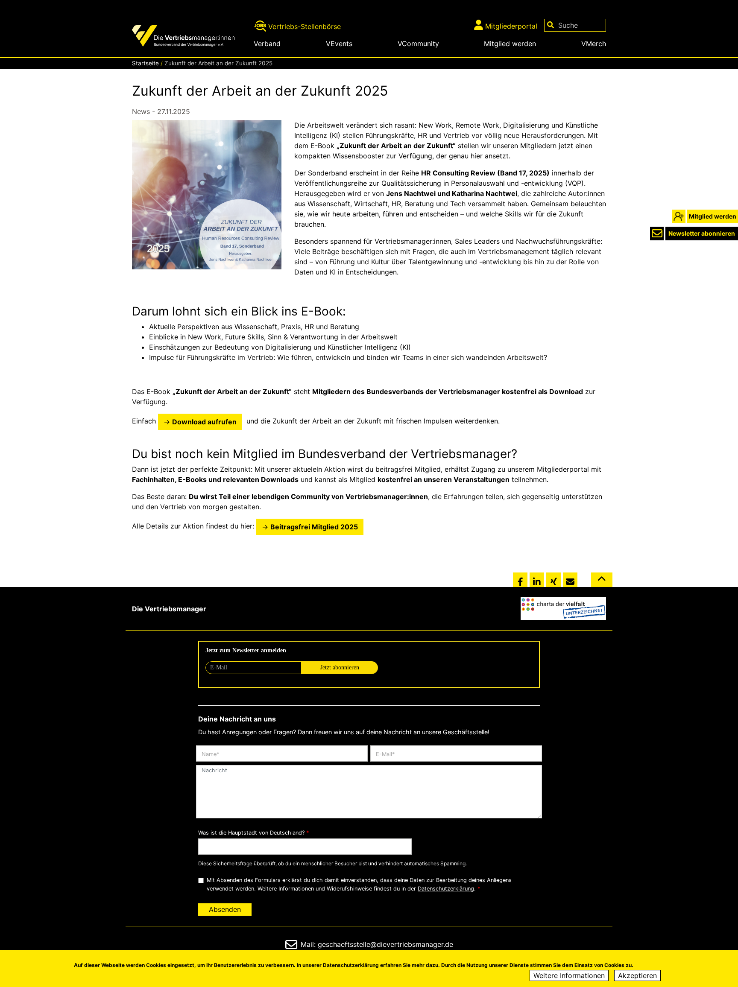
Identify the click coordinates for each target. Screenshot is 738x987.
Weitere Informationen (569, 975)
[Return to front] (189, 37)
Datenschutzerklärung (446, 888)
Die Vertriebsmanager (169, 608)
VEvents (339, 43)
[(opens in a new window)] (563, 608)
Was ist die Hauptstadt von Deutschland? (251, 832)
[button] (520, 579)
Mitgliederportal (511, 26)
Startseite (145, 63)
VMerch (593, 43)
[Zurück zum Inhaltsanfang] (601, 583)
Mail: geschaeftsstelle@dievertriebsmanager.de (377, 944)
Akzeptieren (637, 975)
